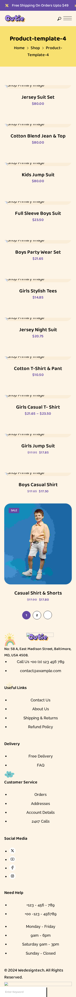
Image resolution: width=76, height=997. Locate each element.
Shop (35, 47)
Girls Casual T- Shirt (38, 407)
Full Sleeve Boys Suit (38, 213)
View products (38, 389)
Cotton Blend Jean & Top (38, 136)
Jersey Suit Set (38, 97)
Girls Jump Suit (38, 446)
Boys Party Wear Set (38, 252)
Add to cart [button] (38, 79)
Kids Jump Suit (38, 175)
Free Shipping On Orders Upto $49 (35, 5)
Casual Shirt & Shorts (38, 593)
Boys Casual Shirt (38, 485)
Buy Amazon (38, 428)
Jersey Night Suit (38, 330)
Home (19, 47)
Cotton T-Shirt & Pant (38, 368)
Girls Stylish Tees (38, 291)
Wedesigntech (31, 970)
